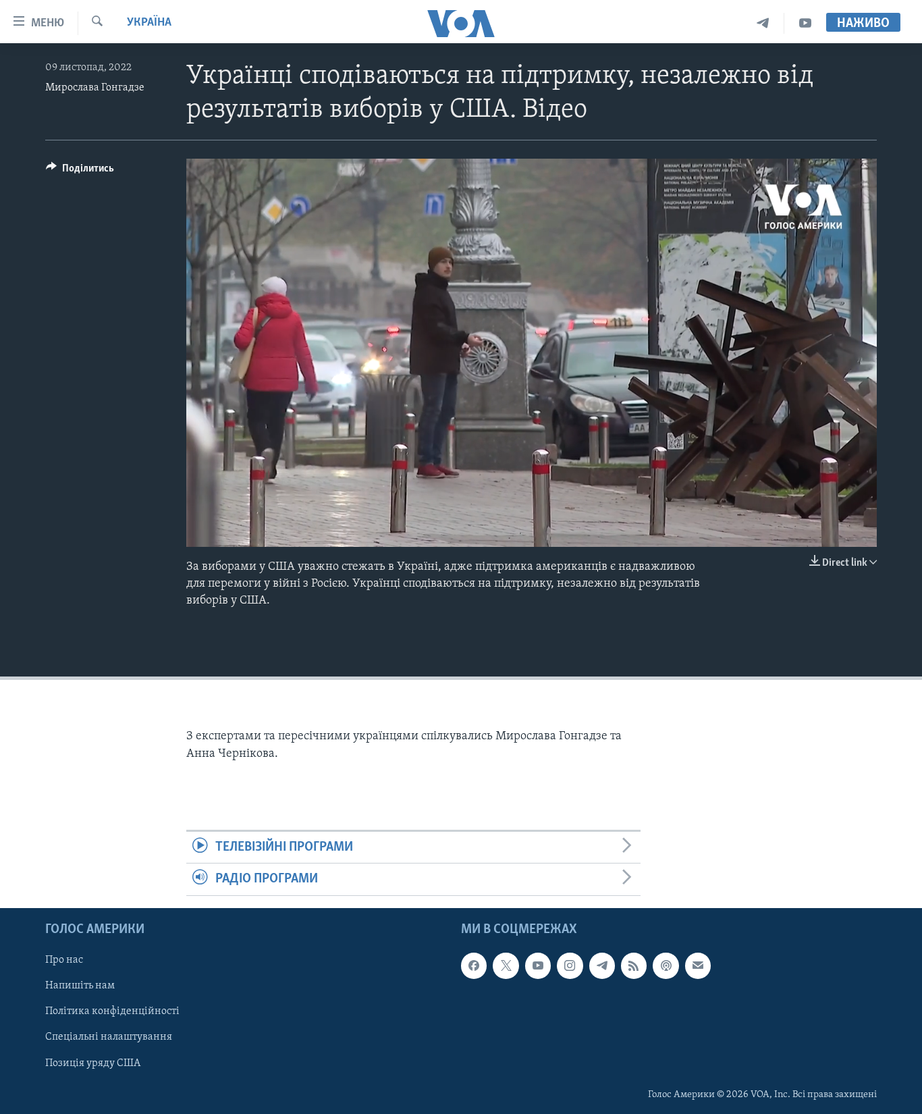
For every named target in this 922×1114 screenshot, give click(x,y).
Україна (149, 23)
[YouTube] (805, 23)
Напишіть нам (80, 985)
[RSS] (634, 965)
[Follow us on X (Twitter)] (505, 965)
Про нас (64, 960)
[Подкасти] (665, 965)
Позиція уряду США (92, 1062)
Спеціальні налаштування (108, 1037)
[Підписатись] (698, 965)
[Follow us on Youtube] (538, 965)
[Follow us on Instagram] (569, 965)
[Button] (80, 171)
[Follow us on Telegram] (602, 965)
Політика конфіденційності (112, 1011)
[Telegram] (763, 23)
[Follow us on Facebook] (474, 965)
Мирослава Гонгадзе (94, 87)
